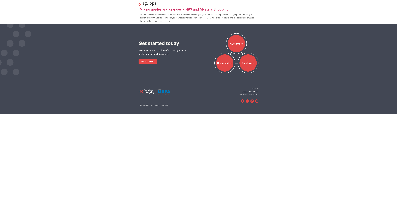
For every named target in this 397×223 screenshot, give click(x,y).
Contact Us (254, 4)
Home (195, 4)
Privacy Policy (165, 105)
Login (240, 4)
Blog (219, 4)
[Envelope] (256, 101)
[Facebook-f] (242, 101)
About (229, 4)
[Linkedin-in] (247, 101)
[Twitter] (252, 101)
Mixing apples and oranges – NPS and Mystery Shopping (184, 9)
